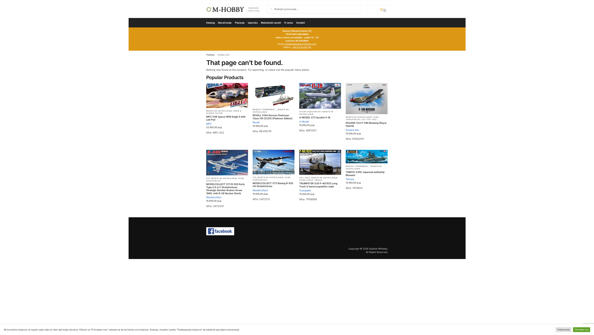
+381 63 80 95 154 (301, 47)
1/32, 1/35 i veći (369, 119)
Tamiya (350, 179)
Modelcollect (213, 197)
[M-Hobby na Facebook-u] (297, 231)
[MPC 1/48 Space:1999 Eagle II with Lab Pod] (227, 95)
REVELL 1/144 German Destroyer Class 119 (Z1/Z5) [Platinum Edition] (272, 117)
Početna (210, 55)
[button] (377, 9)
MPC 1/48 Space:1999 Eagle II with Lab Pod (226, 118)
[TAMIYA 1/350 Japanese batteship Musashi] (367, 156)
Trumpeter (305, 190)
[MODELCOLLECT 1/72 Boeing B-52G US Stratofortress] (274, 162)
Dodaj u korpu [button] (227, 140)
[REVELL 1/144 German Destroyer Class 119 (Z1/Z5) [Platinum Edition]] (274, 95)
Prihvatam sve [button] (581, 331)
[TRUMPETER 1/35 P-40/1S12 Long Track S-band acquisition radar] (320, 162)
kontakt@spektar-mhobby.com (300, 44)
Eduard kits (352, 130)
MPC (209, 123)
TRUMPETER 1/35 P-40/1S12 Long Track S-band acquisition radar (318, 185)
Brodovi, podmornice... (264, 109)
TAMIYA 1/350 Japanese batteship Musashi (365, 174)
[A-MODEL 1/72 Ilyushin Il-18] (320, 96)
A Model (304, 121)
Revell (256, 122)
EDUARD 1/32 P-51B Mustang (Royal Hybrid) (366, 124)
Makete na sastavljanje (219, 111)
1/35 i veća (304, 178)
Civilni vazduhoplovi (310, 112)
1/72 (208, 178)
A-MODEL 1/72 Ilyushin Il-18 (314, 117)
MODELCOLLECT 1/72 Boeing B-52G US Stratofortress (273, 185)
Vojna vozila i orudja (311, 180)
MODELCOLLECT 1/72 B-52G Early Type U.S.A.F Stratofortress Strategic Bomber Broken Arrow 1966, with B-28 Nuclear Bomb (225, 189)
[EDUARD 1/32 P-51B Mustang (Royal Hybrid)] (367, 98)
